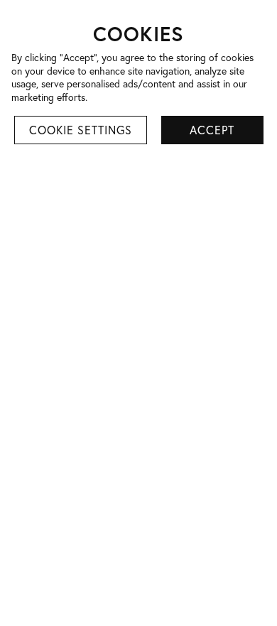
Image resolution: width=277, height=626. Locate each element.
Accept (212, 129)
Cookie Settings (80, 129)
